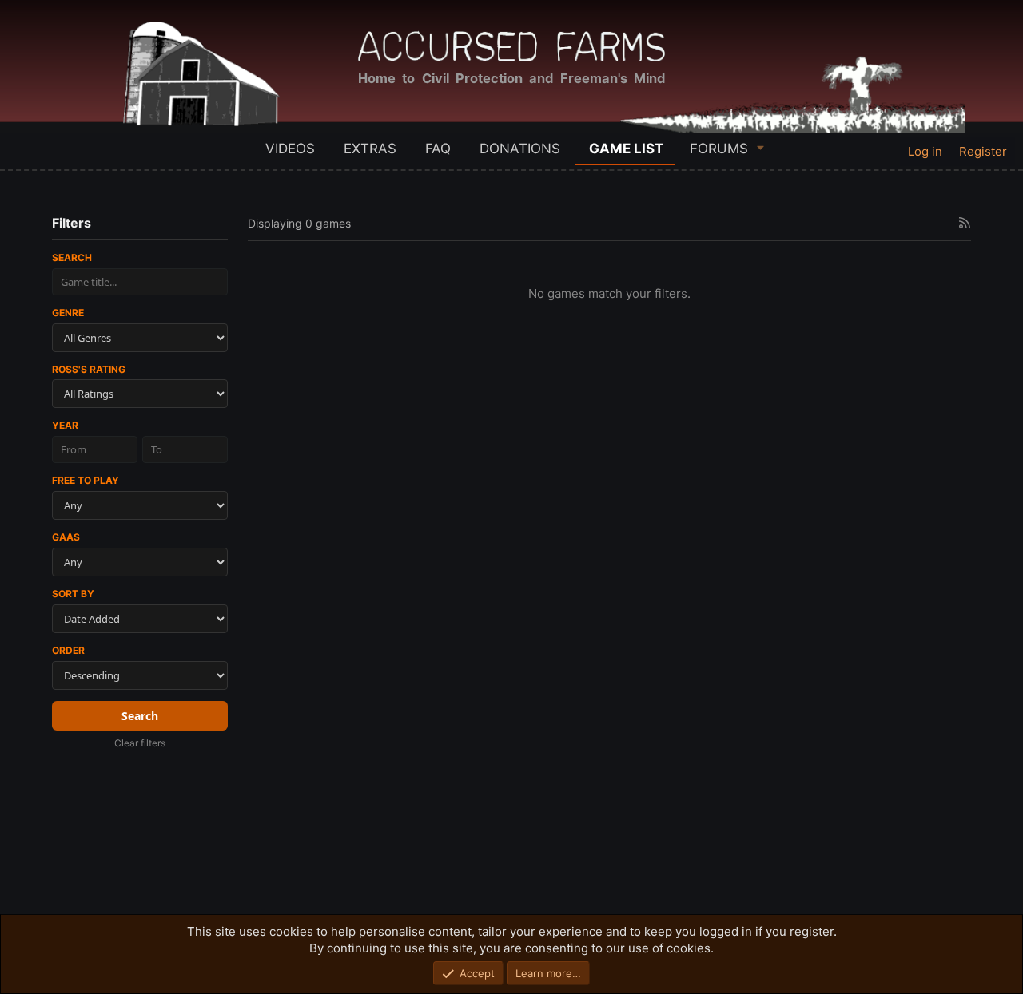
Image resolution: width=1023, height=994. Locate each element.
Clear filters (139, 743)
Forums (719, 148)
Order (68, 650)
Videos (290, 148)
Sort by (73, 594)
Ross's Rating (88, 369)
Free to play (85, 480)
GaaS (66, 537)
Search (72, 257)
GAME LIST (626, 148)
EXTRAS (370, 148)
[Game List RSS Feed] (964, 223)
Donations (520, 148)
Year (65, 425)
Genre (68, 313)
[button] (761, 147)
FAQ (438, 148)
